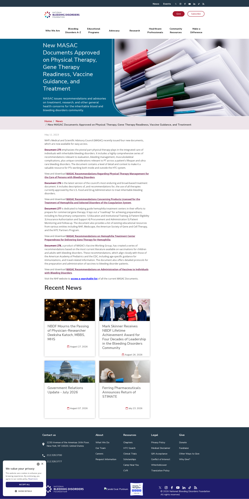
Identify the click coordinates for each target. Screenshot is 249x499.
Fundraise (184, 448)
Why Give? (184, 459)
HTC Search (129, 448)
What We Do (102, 442)
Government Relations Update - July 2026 (65, 390)
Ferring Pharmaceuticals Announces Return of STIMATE (121, 392)
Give (178, 13)
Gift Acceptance (159, 453)
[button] (24, 491)
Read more (33, 479)
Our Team (101, 448)
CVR (125, 470)
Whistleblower (159, 465)
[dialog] (24, 478)
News (156, 3)
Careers (99, 453)
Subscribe (196, 13)
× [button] (42, 464)
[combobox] (38, 464)
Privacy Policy (158, 442)
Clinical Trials (130, 453)
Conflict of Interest (160, 459)
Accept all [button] (24, 484)
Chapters (128, 442)
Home (48, 121)
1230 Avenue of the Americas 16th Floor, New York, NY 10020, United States (68, 444)
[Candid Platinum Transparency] (116, 489)
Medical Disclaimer (160, 448)
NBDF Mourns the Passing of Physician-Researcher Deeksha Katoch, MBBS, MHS (68, 332)
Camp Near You (131, 465)
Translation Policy (160, 470)
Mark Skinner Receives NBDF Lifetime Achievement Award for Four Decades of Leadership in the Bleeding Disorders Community (124, 337)
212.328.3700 (54, 455)
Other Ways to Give (189, 453)
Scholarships (129, 459)
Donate (183, 442)
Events (167, 3)
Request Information (106, 459)
